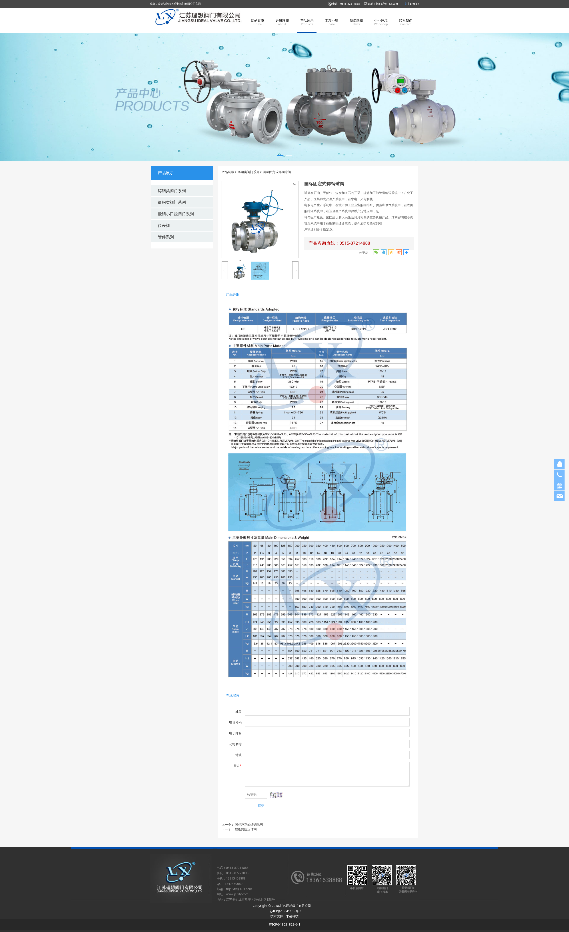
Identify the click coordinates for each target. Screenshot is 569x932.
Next (409, 97)
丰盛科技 (292, 916)
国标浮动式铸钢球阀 (249, 824)
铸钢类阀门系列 (172, 190)
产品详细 (232, 294)
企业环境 (381, 20)
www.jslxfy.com (237, 894)
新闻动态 (356, 20)
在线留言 (232, 695)
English (414, 4)
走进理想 (282, 20)
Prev (160, 97)
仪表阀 (164, 225)
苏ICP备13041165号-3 (285, 911)
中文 (405, 4)
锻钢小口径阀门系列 (176, 213)
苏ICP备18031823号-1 (284, 924)
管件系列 (166, 237)
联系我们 (405, 20)
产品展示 (307, 20)
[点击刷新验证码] (276, 795)
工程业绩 (331, 20)
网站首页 (257, 20)
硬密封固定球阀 (246, 829)
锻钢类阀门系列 (172, 202)
